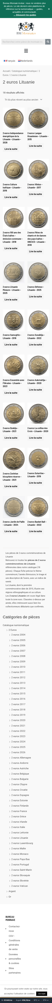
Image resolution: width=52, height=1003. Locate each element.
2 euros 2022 (18, 731)
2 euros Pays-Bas (20, 859)
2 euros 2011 (18, 672)
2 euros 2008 (18, 656)
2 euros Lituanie (19, 837)
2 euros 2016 (18, 698)
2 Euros (13, 630)
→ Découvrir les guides (24, 15)
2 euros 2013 (18, 682)
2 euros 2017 (18, 704)
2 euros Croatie (19, 789)
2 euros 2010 (18, 666)
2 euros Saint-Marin (21, 869)
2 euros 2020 (18, 720)
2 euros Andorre (19, 763)
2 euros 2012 (18, 677)
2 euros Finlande (20, 805)
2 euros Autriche (20, 768)
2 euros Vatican (19, 886)
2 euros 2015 (18, 693)
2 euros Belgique (20, 773)
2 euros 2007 (18, 650)
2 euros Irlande (19, 821)
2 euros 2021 (18, 725)
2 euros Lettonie (19, 832)
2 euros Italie (18, 827)
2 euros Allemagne (21, 757)
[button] (26, 51)
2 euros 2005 (18, 640)
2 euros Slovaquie (20, 875)
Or (10, 896)
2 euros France (19, 811)
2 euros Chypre (19, 784)
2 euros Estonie (19, 800)
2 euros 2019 (18, 714)
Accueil (6, 71)
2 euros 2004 (18, 634)
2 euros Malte (18, 848)
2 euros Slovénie (20, 880)
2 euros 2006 (18, 645)
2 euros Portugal (20, 864)
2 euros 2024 (18, 741)
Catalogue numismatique (16, 625)
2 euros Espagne (20, 795)
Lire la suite (11, 149)
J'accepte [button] (41, 994)
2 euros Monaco (19, 854)
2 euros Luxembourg (22, 843)
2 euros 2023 (18, 736)
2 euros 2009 (18, 661)
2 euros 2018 (18, 709)
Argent (12, 891)
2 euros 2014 (18, 688)
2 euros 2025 (18, 747)
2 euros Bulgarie (19, 779)
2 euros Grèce (18, 816)
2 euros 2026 (18, 752)
